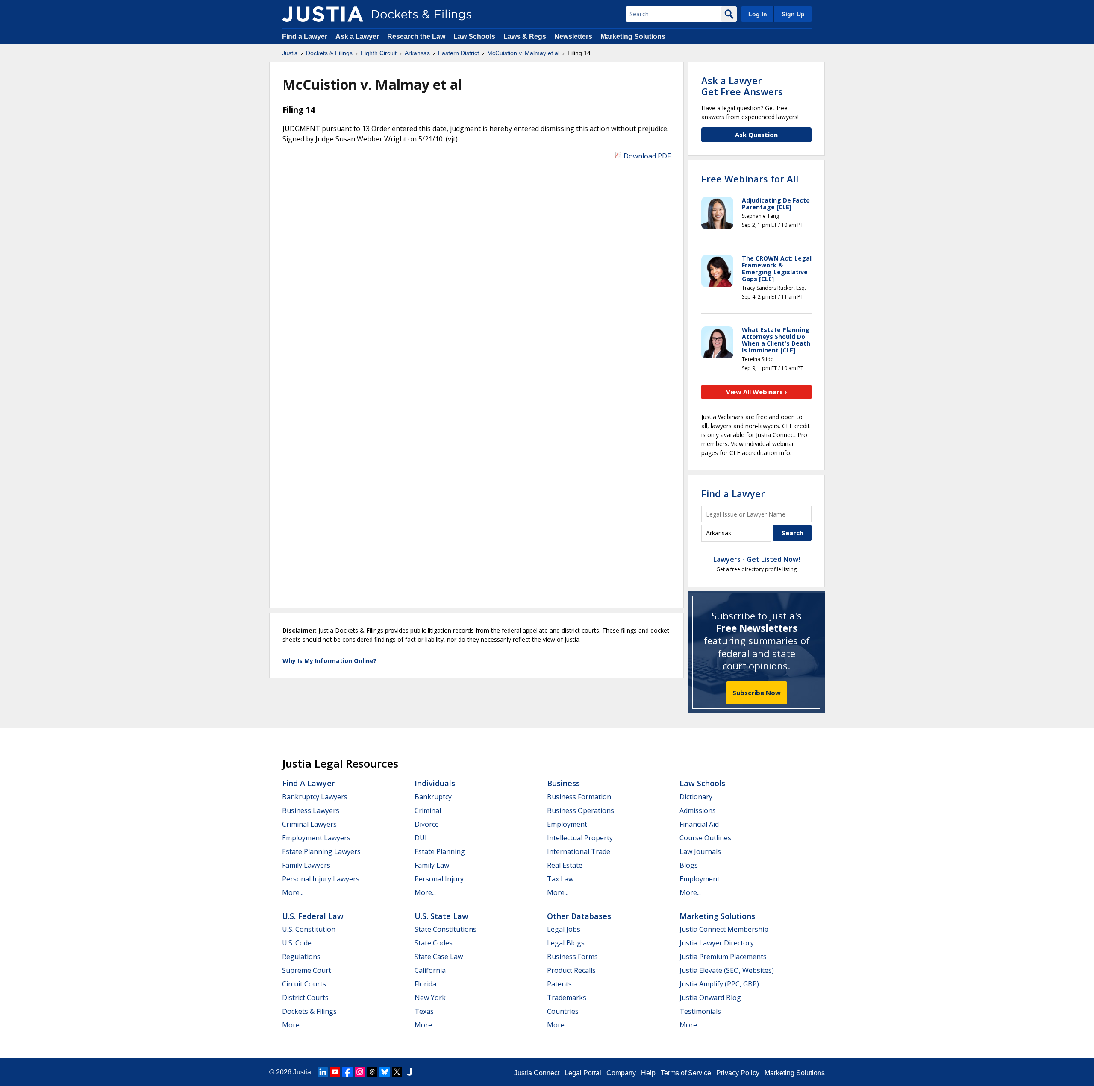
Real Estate (564, 865)
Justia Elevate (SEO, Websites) (726, 970)
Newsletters (573, 36)
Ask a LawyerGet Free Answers (742, 86)
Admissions (697, 810)
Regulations (301, 956)
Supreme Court (306, 970)
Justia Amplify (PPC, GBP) (719, 984)
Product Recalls (571, 970)
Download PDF (647, 156)
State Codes (434, 943)
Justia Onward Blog (710, 997)
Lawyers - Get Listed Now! (756, 559)
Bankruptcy (433, 796)
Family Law (432, 865)
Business (563, 783)
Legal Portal (583, 1073)
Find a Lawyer (304, 36)
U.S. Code (297, 943)
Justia (302, 1072)
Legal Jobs (563, 929)
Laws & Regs (524, 36)
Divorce (427, 824)
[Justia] (322, 14)
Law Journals (700, 851)
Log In (757, 14)
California (430, 970)
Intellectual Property (580, 837)
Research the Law (416, 36)
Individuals (435, 783)
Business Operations (580, 810)
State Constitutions (445, 929)
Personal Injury (439, 878)
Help (648, 1073)
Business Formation (579, 796)
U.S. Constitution (308, 929)
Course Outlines (705, 837)
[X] (397, 1072)
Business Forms (572, 956)
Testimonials (700, 1011)
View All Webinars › (756, 391)
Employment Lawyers (316, 837)
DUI (421, 837)
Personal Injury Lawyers (320, 878)
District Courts (305, 997)
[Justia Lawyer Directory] (409, 1072)
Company (621, 1073)
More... (292, 892)
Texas (424, 1011)
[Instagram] (360, 1072)
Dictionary (695, 796)
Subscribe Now (756, 692)
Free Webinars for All (749, 178)
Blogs (688, 865)
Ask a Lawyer (358, 36)
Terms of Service (686, 1073)
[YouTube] (335, 1072)
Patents (559, 984)
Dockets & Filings (309, 1011)
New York (430, 997)
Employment (567, 824)
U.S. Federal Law (313, 916)
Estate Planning (440, 851)
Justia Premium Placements (723, 956)
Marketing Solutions (632, 36)
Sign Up (793, 14)
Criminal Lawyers (309, 824)
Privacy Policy (737, 1073)
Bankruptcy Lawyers (314, 796)
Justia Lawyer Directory (716, 943)
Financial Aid (699, 824)
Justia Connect (536, 1073)
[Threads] (372, 1072)
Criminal (428, 810)
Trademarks (566, 997)
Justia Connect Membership (723, 929)
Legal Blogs (566, 943)
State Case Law (439, 956)
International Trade (578, 851)
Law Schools (474, 36)
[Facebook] (347, 1072)
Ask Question (756, 134)
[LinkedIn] (323, 1072)
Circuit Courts (304, 984)
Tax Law (560, 878)
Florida (425, 984)
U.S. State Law (441, 916)
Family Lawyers (306, 865)
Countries (563, 1011)
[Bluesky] (384, 1072)
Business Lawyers (310, 810)
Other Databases (579, 916)
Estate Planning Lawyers (321, 851)
